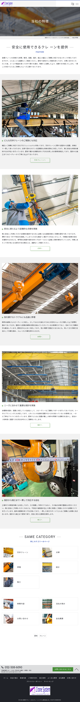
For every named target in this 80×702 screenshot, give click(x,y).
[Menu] (77, 4)
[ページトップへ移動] (77, 669)
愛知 (35, 636)
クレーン (43, 636)
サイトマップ (48, 681)
